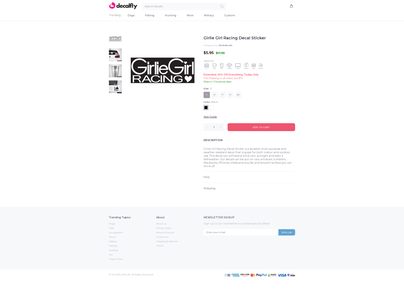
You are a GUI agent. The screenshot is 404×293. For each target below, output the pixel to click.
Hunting (170, 15)
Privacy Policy (163, 228)
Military (209, 15)
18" (238, 94)
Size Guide (210, 116)
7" (223, 94)
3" (207, 94)
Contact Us (162, 237)
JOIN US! (287, 232)
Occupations (116, 232)
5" (215, 94)
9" (230, 94)
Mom (190, 15)
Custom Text (116, 259)
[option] (115, 40)
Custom (229, 15)
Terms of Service (165, 232)
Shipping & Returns (167, 241)
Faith (111, 228)
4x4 (111, 254)
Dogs (131, 15)
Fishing (149, 15)
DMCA (159, 245)
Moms (112, 237)
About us (161, 223)
